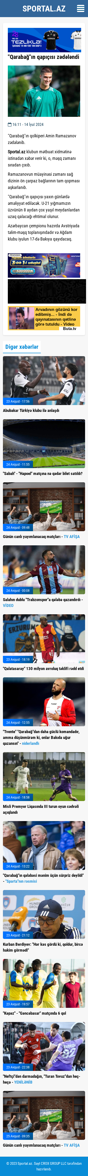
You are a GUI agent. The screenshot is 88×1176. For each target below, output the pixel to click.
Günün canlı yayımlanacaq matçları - (41, 536)
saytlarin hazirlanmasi (28, 247)
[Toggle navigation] (80, 8)
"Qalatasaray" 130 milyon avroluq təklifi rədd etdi (43, 668)
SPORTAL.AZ (44, 8)
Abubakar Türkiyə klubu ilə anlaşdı (31, 410)
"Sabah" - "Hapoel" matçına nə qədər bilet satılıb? (43, 473)
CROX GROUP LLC (53, 1163)
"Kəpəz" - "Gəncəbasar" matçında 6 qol (34, 1013)
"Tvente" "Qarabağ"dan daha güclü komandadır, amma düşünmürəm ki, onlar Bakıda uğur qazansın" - (41, 737)
